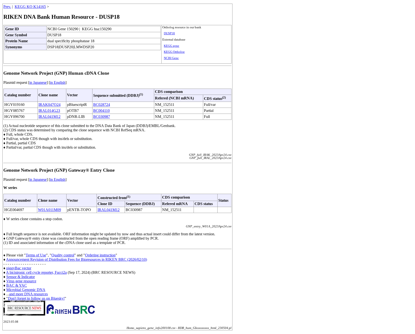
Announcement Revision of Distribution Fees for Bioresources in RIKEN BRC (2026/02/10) (76, 259)
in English (57, 82)
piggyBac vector (18, 268)
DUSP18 (169, 33)
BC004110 (101, 111)
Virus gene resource (21, 281)
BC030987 (101, 117)
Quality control (62, 255)
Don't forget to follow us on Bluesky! (36, 298)
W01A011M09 (49, 210)
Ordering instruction (100, 255)
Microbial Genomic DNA (25, 290)
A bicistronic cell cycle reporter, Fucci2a (36, 272)
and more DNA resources (28, 294)
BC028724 (101, 105)
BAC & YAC (16, 285)
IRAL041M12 (49, 117)
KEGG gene (171, 46)
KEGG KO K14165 (30, 7)
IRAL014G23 (49, 111)
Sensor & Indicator (20, 277)
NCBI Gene (171, 58)
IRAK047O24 (49, 105)
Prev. (7, 7)
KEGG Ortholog (174, 52)
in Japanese (38, 82)
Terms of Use (36, 255)
